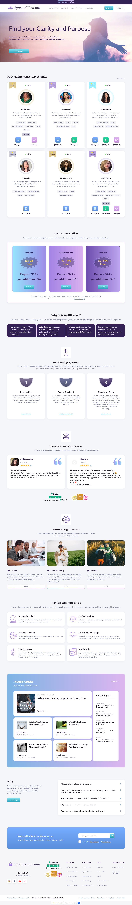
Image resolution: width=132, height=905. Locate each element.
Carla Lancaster (27, 459)
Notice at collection (57, 903)
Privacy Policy (94, 842)
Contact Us (100, 872)
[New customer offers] (66, 2)
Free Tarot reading (72, 885)
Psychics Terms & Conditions (86, 898)
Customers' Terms (103, 881)
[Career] (26, 553)
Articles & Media (71, 872)
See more (26, 134)
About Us (100, 867)
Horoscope (89, 8)
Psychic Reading (71, 876)
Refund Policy (121, 898)
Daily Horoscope (71, 867)
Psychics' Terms (102, 885)
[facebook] (14, 881)
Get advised (19, 51)
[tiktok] (25, 881)
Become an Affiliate (116, 872)
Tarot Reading (86, 881)
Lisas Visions (106, 178)
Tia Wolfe (26, 178)
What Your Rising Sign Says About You (61, 698)
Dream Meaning (76, 8)
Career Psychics (87, 876)
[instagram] (9, 881)
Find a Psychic (71, 881)
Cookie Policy (106, 842)
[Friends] (106, 553)
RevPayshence (105, 109)
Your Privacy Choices (69, 903)
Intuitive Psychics (87, 885)
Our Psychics (53, 8)
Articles (64, 8)
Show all (119, 78)
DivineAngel (66, 109)
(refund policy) (79, 299)
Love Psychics (86, 867)
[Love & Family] (66, 553)
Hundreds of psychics (23, 875)
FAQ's (99, 876)
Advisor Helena (66, 178)
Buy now (29, 287)
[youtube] (20, 881)
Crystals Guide (86, 872)
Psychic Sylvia (26, 109)
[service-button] (18, 140)
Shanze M (84, 459)
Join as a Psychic (117, 867)
